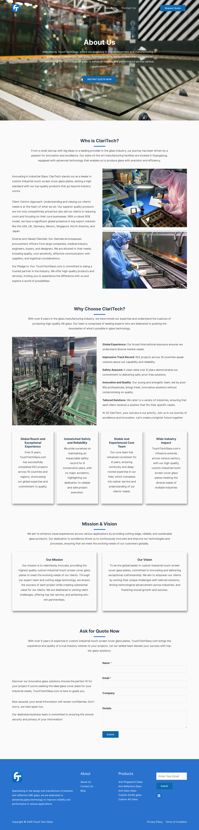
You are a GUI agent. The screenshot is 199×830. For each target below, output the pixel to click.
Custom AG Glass (128, 799)
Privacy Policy (155, 821)
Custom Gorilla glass (129, 794)
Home (67, 8)
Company (108, 693)
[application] (87, 8)
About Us (111, 8)
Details (106, 708)
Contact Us (129, 8)
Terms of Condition (176, 821)
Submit (110, 734)
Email (106, 678)
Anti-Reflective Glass (129, 786)
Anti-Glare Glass (127, 790)
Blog (97, 8)
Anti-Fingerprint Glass (130, 781)
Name (107, 662)
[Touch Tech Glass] (15, 7)
